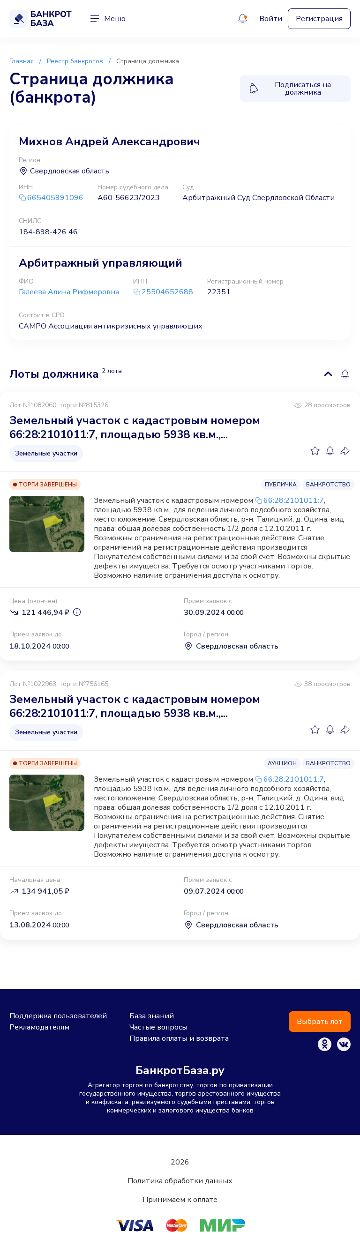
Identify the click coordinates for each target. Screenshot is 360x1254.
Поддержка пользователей (58, 1016)
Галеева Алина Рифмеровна (69, 292)
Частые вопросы (158, 1027)
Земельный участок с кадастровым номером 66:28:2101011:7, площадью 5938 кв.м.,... (134, 427)
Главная (21, 61)
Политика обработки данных (180, 1181)
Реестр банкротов (75, 61)
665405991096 (55, 198)
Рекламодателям (39, 1027)
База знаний (151, 1016)
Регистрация (319, 19)
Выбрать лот (320, 1021)
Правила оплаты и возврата (179, 1038)
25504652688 (167, 292)
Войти (270, 18)
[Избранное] (315, 450)
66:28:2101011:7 (293, 500)
